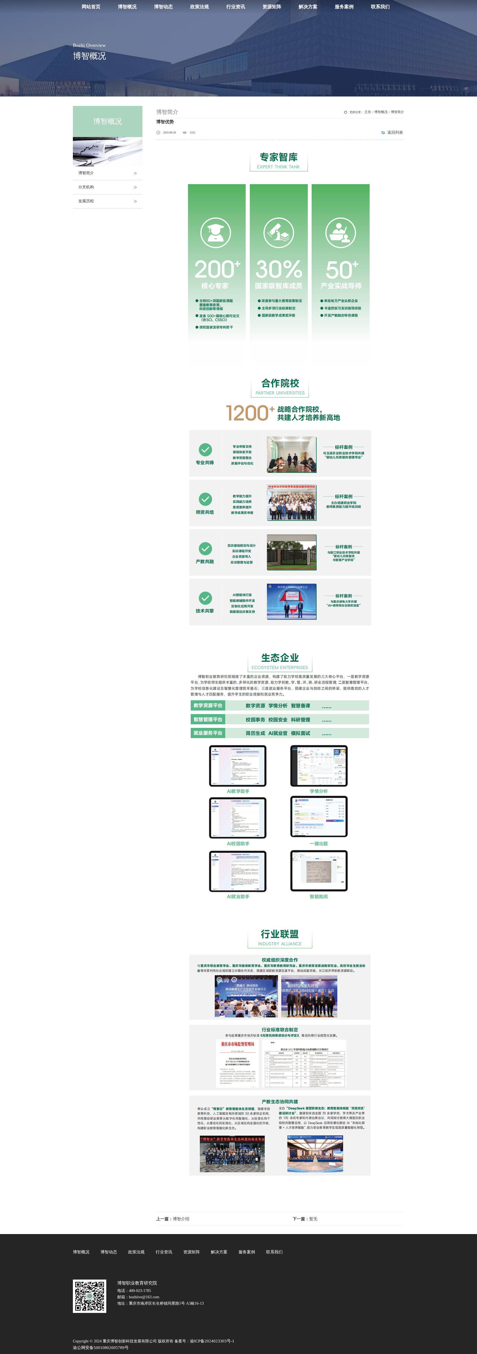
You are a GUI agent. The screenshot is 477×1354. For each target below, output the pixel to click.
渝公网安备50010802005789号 (101, 1347)
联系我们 (380, 6)
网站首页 (91, 6)
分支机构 (107, 187)
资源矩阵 (272, 6)
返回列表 (395, 132)
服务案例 (344, 6)
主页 (367, 112)
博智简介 (107, 173)
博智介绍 (172, 1219)
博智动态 (163, 6)
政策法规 (199, 6)
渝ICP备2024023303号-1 (212, 1341)
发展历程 (107, 201)
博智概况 (127, 6)
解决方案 (308, 6)
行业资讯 (235, 6)
